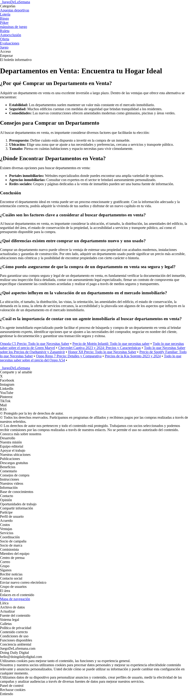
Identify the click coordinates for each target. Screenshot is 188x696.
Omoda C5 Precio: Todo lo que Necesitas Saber (34, 344)
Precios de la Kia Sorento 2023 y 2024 (133, 356)
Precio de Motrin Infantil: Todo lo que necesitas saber (110, 344)
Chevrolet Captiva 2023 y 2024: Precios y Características (99, 348)
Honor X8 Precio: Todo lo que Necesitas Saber (102, 352)
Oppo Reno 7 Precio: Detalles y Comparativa (69, 356)
